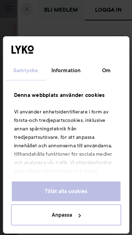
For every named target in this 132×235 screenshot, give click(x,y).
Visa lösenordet (107, 78)
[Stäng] (26, 9)
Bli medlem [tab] (61, 9)
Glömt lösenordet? (47, 91)
